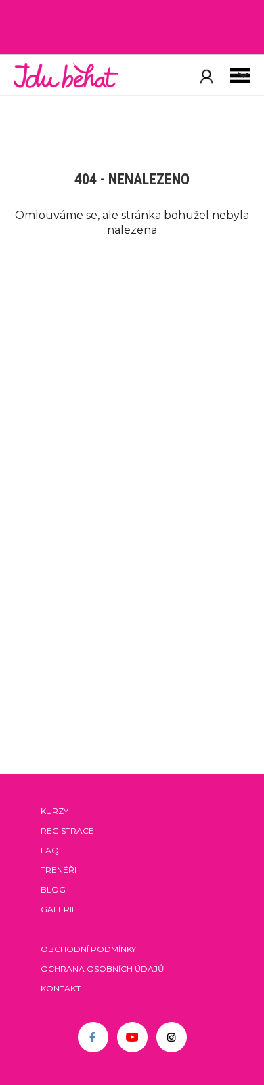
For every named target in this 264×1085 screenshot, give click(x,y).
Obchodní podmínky (88, 949)
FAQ (50, 850)
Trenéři (58, 870)
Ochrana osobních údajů (102, 969)
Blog (53, 889)
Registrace (67, 830)
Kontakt (61, 988)
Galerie (59, 909)
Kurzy (54, 811)
